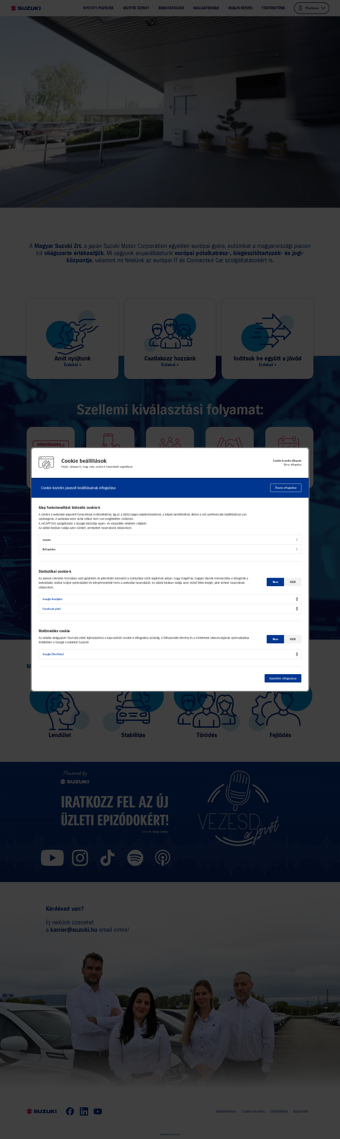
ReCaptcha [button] (49, 549)
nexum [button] (47, 539)
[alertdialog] (170, 569)
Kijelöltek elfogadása (283, 678)
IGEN (292, 582)
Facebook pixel (51, 608)
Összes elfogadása (286, 487)
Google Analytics (52, 599)
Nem (275, 582)
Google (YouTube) (53, 654)
